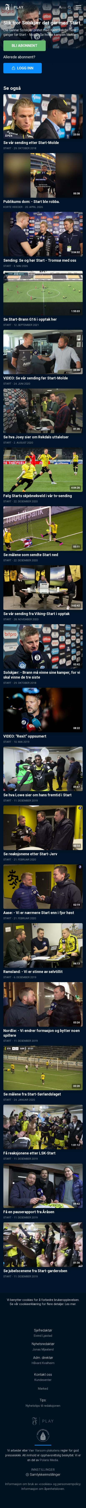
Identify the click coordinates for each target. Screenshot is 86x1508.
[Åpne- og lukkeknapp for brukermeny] (60, 7)
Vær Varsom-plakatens (44, 1450)
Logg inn (25, 68)
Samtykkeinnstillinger (45, 1475)
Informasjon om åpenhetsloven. (43, 1489)
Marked (43, 1388)
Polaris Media (49, 1460)
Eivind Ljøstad (43, 1336)
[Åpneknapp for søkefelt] (69, 7)
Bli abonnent (24, 46)
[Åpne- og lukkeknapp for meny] (78, 7)
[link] (14, 7)
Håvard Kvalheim (43, 1363)
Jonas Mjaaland (43, 1349)
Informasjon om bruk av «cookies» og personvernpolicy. (43, 1484)
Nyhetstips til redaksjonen (43, 1406)
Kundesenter (43, 1380)
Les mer (70, 1304)
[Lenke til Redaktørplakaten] (43, 1435)
